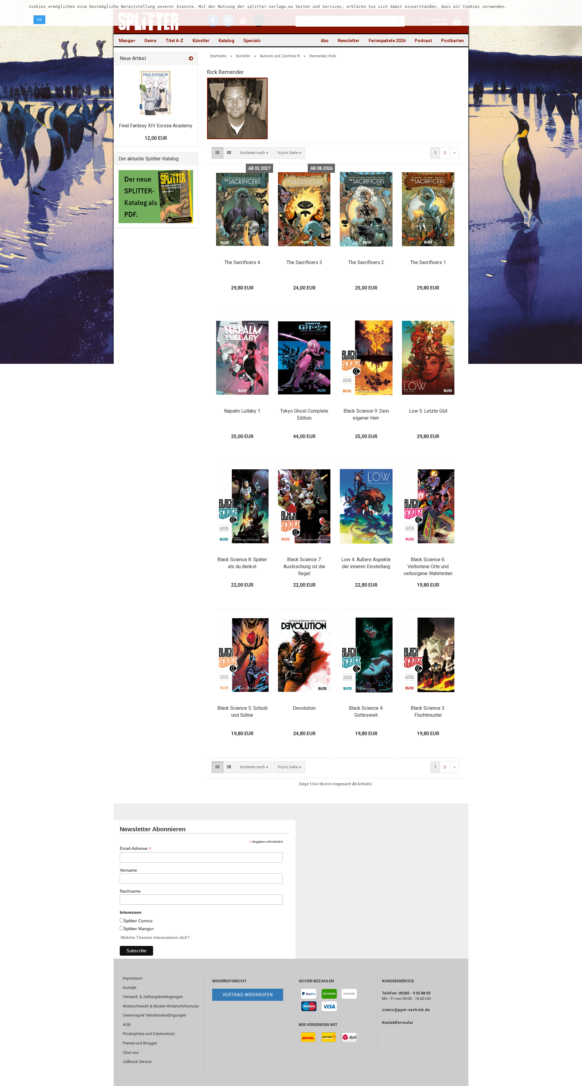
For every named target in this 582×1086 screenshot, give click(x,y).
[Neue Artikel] (191, 58)
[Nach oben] (565, 1076)
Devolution (304, 708)
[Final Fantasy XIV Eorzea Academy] (156, 92)
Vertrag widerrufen (247, 994)
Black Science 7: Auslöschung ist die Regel (304, 566)
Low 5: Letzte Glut (428, 411)
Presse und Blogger (140, 1043)
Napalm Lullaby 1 (242, 411)
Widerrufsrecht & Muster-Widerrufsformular (161, 1006)
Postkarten (452, 40)
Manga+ (127, 40)
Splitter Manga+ (139, 928)
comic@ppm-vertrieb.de (406, 1009)
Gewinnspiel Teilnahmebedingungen (154, 1015)
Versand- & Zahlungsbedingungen (153, 996)
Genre (150, 40)
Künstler (200, 40)
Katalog (226, 40)
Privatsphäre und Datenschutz (149, 1033)
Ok (39, 20)
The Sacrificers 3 (304, 262)
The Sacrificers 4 (242, 262)
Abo (325, 40)
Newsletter (349, 40)
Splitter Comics (138, 920)
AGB (127, 1024)
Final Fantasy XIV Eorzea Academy (155, 126)
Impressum (132, 978)
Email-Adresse (135, 848)
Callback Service (137, 1061)
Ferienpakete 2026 (387, 40)
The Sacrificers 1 (428, 262)
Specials (252, 40)
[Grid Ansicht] (217, 153)
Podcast (423, 40)
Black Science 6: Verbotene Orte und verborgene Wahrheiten (428, 566)
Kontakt (129, 987)
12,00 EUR (156, 138)
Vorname (128, 870)
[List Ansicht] (229, 153)
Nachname (130, 891)
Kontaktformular (397, 1022)
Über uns (131, 1052)
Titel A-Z (174, 40)
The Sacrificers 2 (366, 262)
